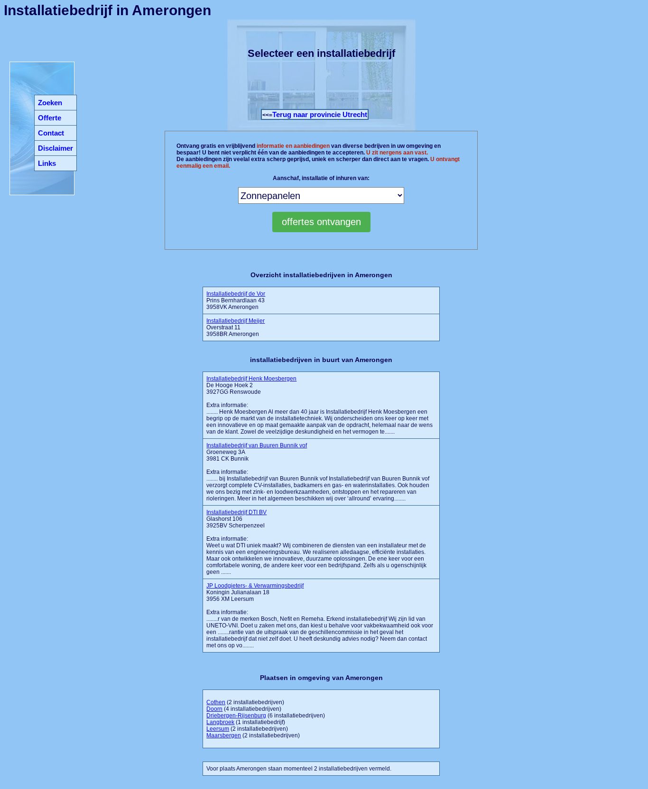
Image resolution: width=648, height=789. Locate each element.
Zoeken (50, 103)
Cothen (215, 702)
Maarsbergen (223, 735)
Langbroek (220, 722)
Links (47, 163)
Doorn (214, 709)
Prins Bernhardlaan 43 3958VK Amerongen (235, 300)
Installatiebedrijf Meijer (235, 320)
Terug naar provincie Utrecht (319, 114)
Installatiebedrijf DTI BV (236, 512)
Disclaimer (55, 148)
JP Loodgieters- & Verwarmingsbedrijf (255, 585)
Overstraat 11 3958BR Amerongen (235, 327)
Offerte (49, 118)
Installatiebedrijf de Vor (235, 293)
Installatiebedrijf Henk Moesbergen (251, 378)
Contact (51, 133)
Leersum (217, 729)
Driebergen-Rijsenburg (236, 715)
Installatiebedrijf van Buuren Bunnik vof (256, 445)
